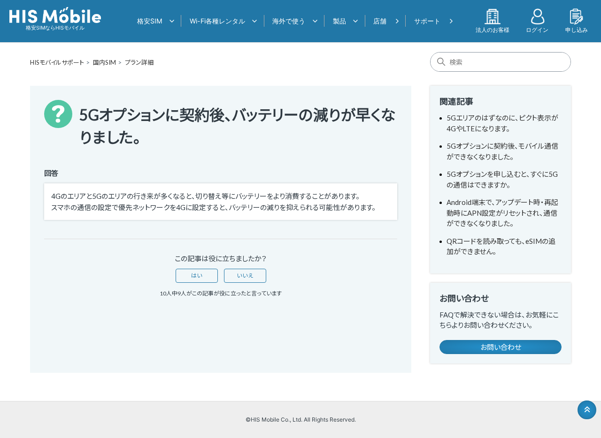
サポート (427, 21)
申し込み (576, 29)
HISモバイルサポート (57, 62)
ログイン (537, 29)
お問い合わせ (500, 347)
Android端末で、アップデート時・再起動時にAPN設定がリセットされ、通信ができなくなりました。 (502, 212)
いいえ (245, 275)
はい (196, 275)
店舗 (379, 21)
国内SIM (104, 62)
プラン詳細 (139, 62)
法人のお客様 (492, 29)
